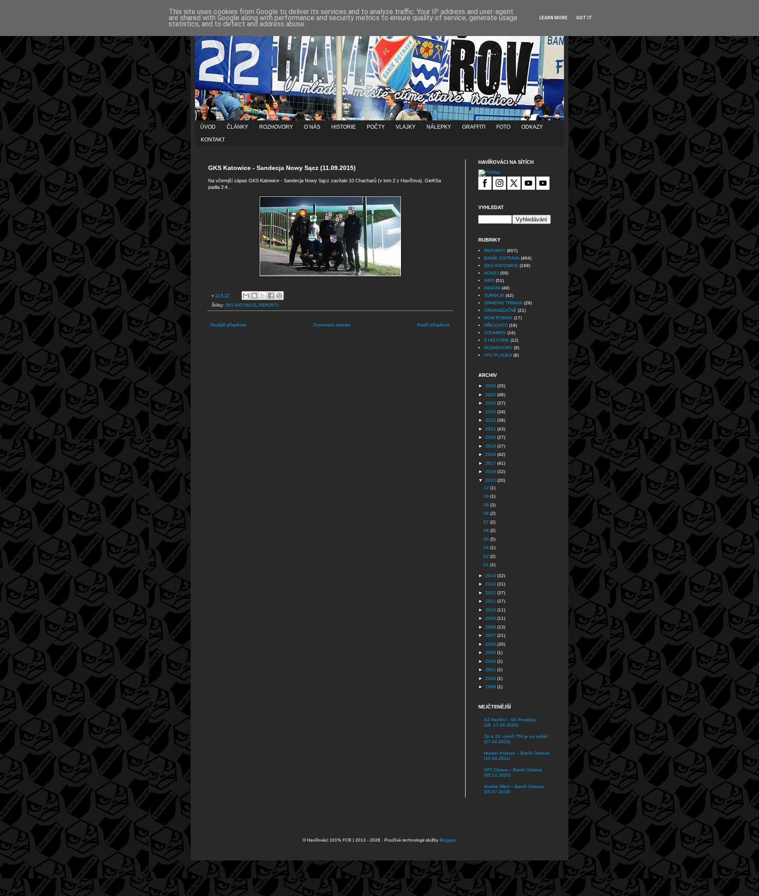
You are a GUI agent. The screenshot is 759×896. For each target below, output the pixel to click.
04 (487, 547)
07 (487, 522)
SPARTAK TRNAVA (503, 302)
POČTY (376, 127)
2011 (491, 601)
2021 (491, 428)
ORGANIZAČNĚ (500, 310)
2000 (491, 678)
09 (487, 504)
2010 (491, 609)
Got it (584, 17)
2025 (491, 394)
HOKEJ (491, 273)
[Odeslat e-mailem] (246, 295)
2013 (491, 584)
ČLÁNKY (237, 127)
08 (487, 513)
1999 (491, 686)
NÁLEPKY (438, 127)
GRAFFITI (473, 127)
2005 (491, 652)
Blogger (447, 840)
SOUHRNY (495, 332)
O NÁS (312, 127)
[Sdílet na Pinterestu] (279, 295)
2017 (491, 463)
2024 (491, 403)
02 (487, 556)
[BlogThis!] (254, 295)
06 (487, 530)
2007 (491, 635)
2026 (491, 385)
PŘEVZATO (496, 325)
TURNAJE (494, 295)
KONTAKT (213, 140)
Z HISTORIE (496, 340)
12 (487, 487)
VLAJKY (406, 127)
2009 (491, 618)
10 (487, 496)
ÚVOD (208, 127)
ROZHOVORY (276, 127)
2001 (491, 669)
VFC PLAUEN (498, 355)
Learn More (553, 17)
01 (487, 564)
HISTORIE (343, 127)
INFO (489, 280)
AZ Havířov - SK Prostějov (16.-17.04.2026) (510, 722)
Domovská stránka (332, 324)
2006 (491, 644)
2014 (491, 575)
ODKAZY (532, 127)
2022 (491, 420)
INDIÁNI (492, 287)
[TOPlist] (489, 172)
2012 (491, 592)
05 (487, 539)
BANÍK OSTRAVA (502, 258)
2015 (491, 480)
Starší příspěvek (433, 324)
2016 (491, 471)
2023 (491, 411)
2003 (491, 661)
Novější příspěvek (228, 324)
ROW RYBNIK (498, 317)
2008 (491, 627)
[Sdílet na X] (262, 295)
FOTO (503, 127)
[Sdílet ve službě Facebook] (271, 295)
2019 (491, 446)
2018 (491, 454)
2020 (491, 437)
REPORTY (269, 305)
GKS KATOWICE (241, 305)
